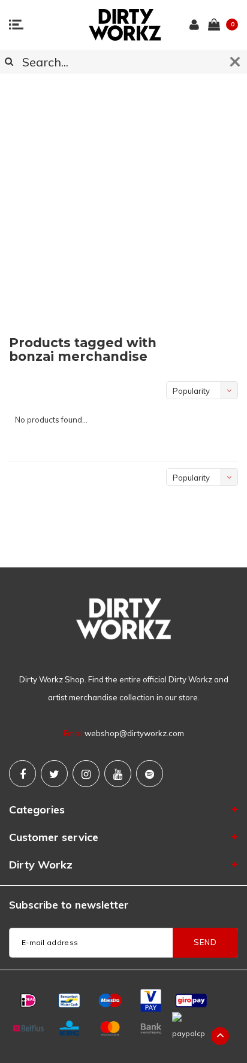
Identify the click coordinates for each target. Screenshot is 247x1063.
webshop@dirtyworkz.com (134, 733)
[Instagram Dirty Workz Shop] (86, 773)
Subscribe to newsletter (68, 904)
